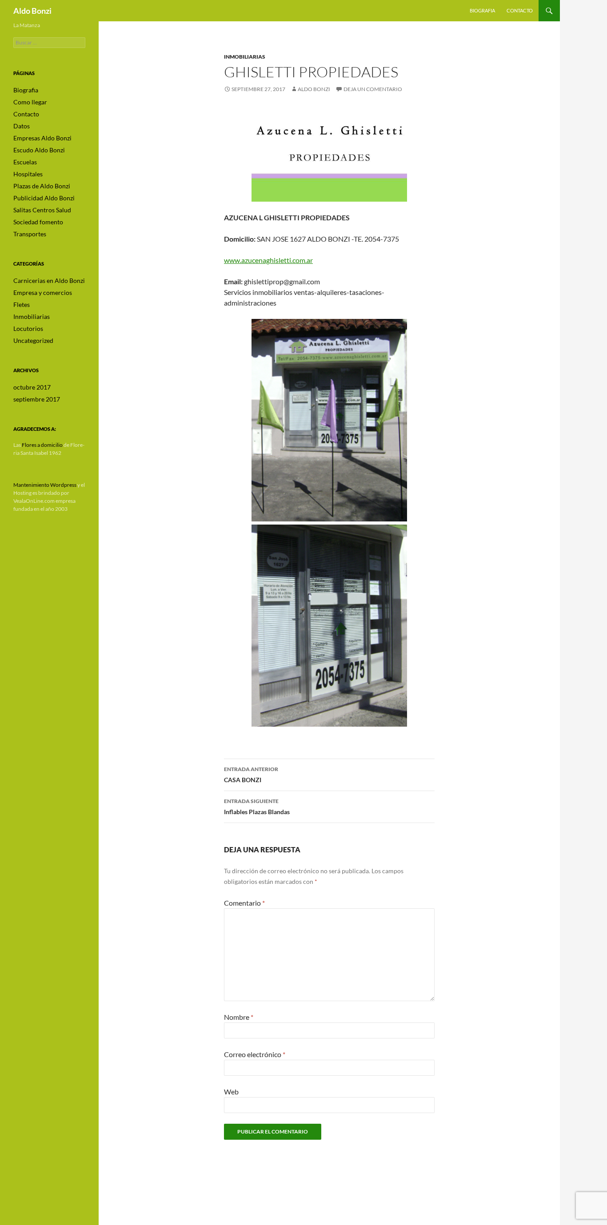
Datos (21, 126)
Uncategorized (33, 340)
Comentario (244, 903)
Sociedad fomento (38, 222)
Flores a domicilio (42, 444)
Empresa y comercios (42, 292)
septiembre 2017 (36, 399)
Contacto (520, 10)
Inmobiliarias (244, 56)
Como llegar (30, 102)
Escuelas (25, 162)
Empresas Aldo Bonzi (42, 138)
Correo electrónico (254, 1054)
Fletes (21, 304)
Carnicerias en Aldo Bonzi (49, 280)
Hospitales (28, 174)
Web (231, 1091)
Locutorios (28, 328)
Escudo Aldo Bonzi (39, 150)
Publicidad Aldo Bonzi (44, 198)
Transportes (29, 234)
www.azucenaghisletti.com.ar (268, 260)
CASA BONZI (251, 775)
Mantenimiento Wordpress (44, 484)
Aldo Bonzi (32, 11)
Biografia (482, 10)
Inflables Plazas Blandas (257, 806)
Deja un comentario (372, 89)
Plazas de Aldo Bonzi (41, 186)
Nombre (238, 1017)
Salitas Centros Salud (42, 210)
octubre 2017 (32, 387)
